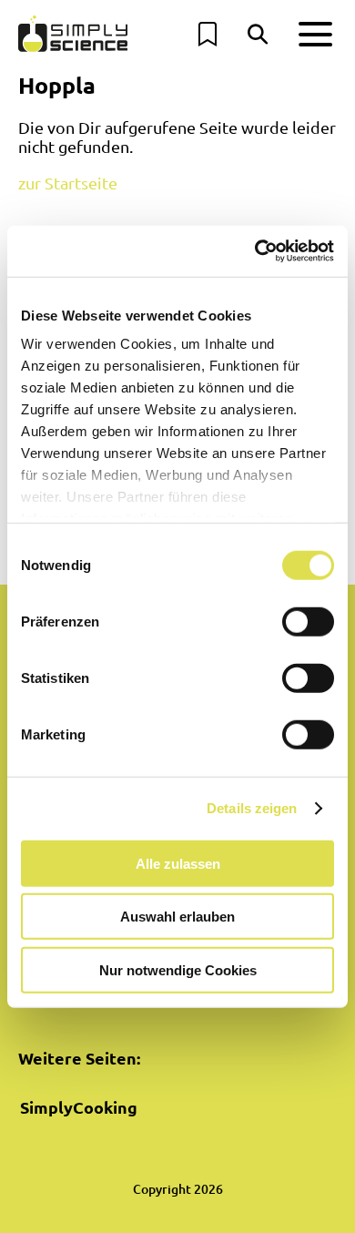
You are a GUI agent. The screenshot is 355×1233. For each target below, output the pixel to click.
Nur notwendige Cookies (178, 969)
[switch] (308, 621)
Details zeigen (252, 808)
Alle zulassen (178, 863)
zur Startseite (67, 182)
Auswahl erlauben (177, 916)
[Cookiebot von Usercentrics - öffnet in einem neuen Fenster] (255, 251)
